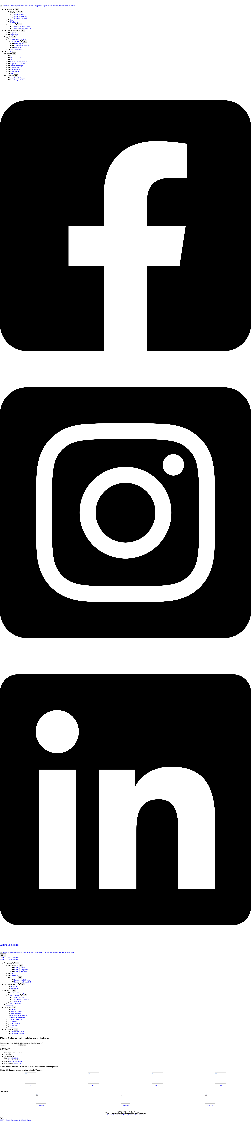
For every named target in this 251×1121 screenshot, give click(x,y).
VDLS (157, 1085)
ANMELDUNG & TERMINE (9, 946)
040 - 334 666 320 (13, 1058)
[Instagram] (125, 655)
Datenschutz (110, 1115)
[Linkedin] (125, 942)
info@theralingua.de (15, 1061)
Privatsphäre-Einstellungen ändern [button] (133, 1115)
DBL (93, 1085)
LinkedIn (210, 1105)
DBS (30, 1085)
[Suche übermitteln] (19, 1045)
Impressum (118, 1115)
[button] (13, 9)
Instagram (125, 1105)
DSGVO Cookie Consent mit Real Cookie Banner (15, 1120)
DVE (220, 1085)
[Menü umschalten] (17, 9)
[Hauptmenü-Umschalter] (3, 955)
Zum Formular (18, 1063)
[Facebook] (125, 368)
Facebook (41, 1105)
